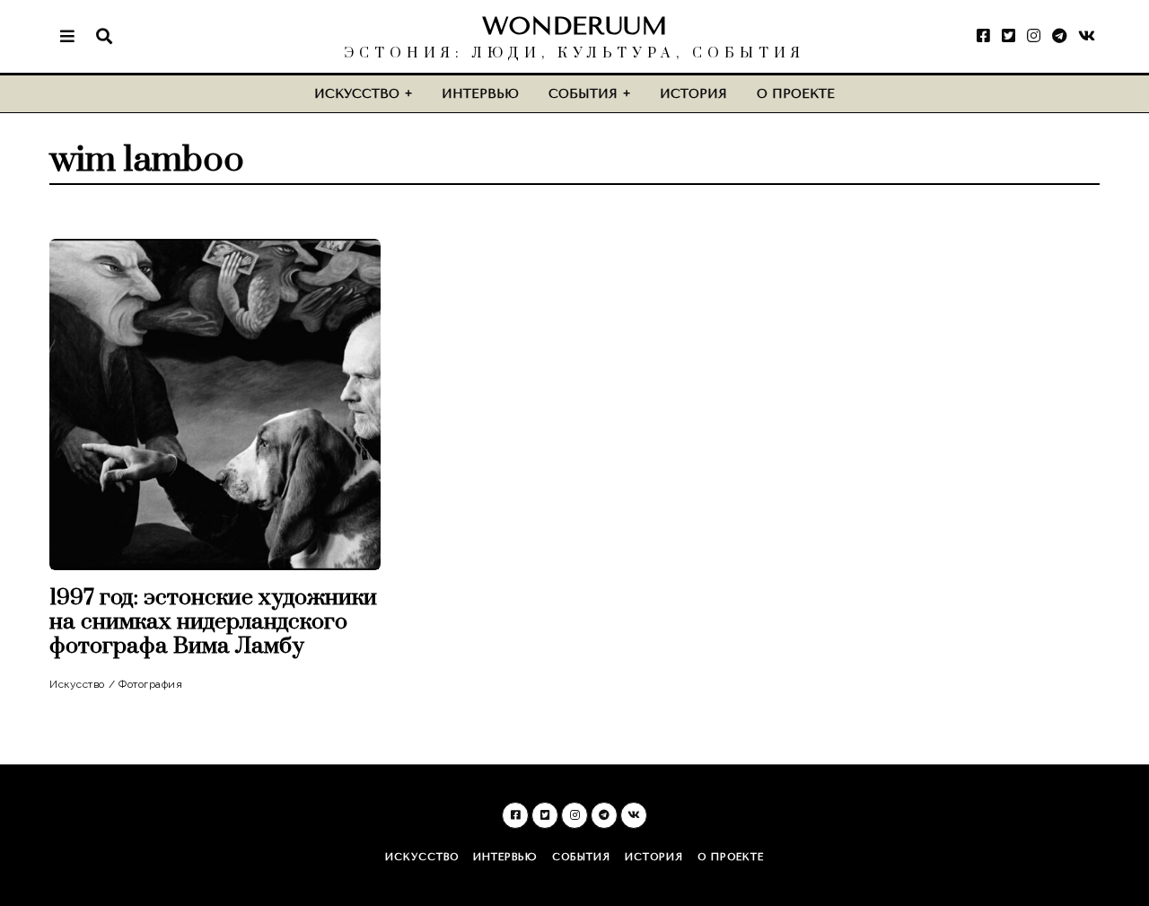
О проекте (796, 93)
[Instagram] (1033, 36)
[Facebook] (983, 36)
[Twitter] (1008, 36)
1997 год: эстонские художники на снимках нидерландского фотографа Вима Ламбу (213, 622)
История (693, 93)
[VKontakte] (1087, 36)
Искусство (356, 93)
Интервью (480, 93)
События (583, 93)
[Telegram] (1059, 36)
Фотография (150, 684)
